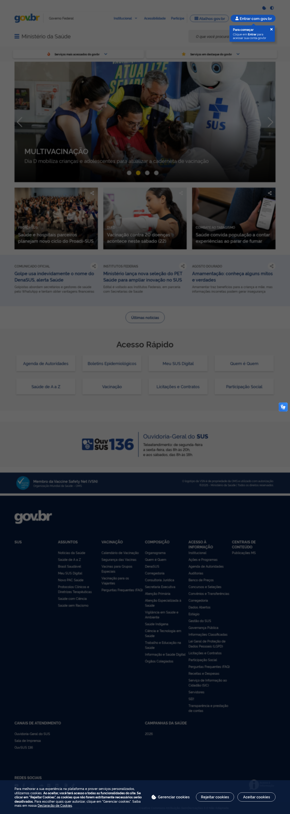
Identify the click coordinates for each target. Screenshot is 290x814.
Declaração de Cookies (55, 805)
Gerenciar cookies (174, 796)
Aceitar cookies (256, 796)
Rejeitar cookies (215, 796)
